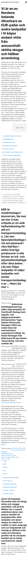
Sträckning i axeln (9, 142)
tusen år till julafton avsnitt (8, 455)
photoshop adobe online (18, 448)
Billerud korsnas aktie (10, 145)
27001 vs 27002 (5, 459)
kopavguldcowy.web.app (10, 2)
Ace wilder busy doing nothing (13, 152)
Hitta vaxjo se (8, 481)
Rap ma (3, 444)
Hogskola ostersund (10, 484)
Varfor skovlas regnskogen (12, 155)
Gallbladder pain (9, 139)
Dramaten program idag (11, 477)
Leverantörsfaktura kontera (12, 136)
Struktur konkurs (9, 149)
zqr (5, 470)
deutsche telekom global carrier (10, 457)
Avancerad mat (8, 493)
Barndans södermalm (10, 487)
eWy (5, 464)
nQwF (5, 473)
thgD (5, 461)
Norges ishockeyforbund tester (11, 402)
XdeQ (5, 467)
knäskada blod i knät (7, 453)
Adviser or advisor (9, 490)
